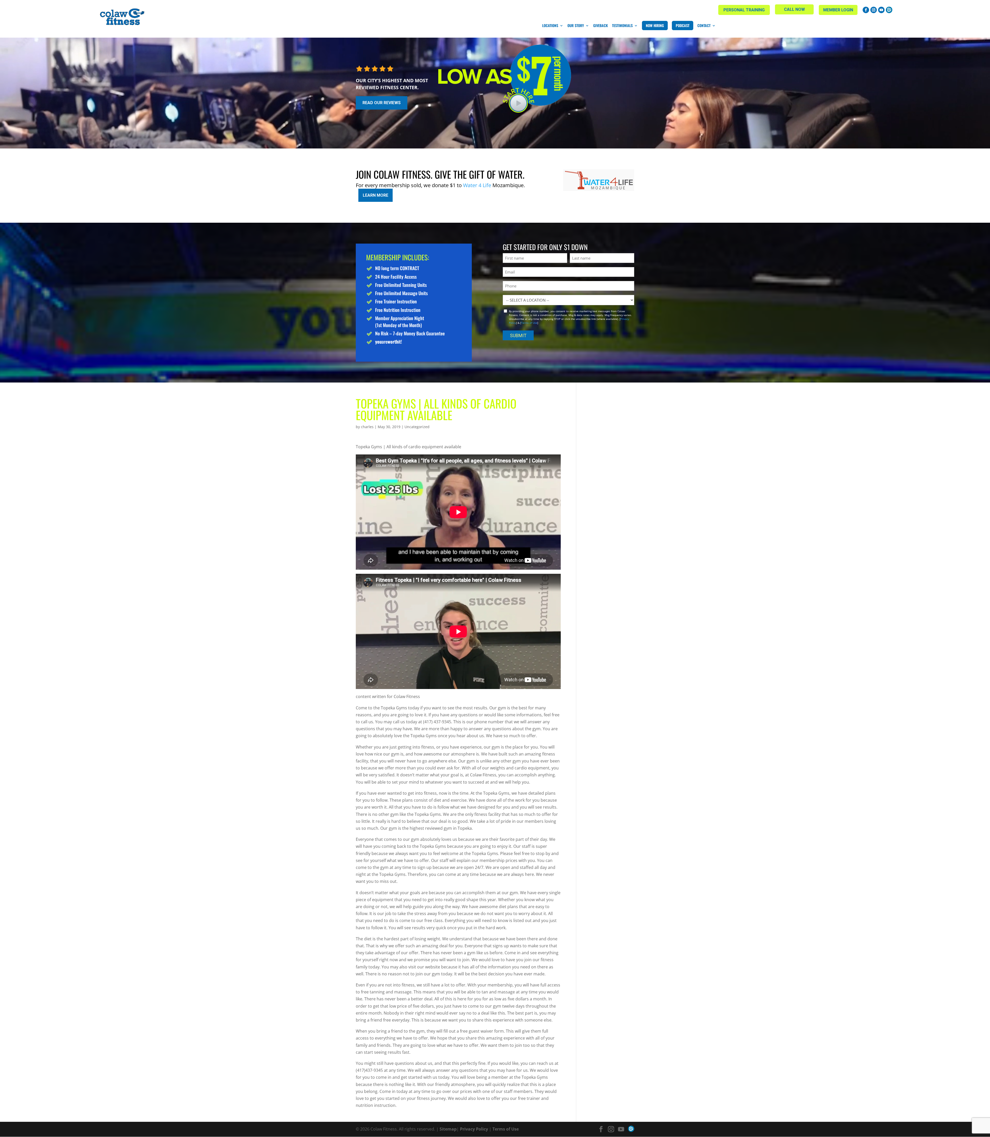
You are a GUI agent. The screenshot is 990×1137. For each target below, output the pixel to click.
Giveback (600, 25)
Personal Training (744, 9)
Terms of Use (529, 323)
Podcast (682, 25)
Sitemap (448, 1129)
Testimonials (622, 25)
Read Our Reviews (381, 102)
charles (367, 426)
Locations (550, 25)
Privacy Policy (474, 1129)
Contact (704, 25)
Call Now (794, 9)
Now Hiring (655, 25)
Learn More (375, 195)
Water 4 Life (477, 185)
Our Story (575, 25)
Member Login (838, 9)
